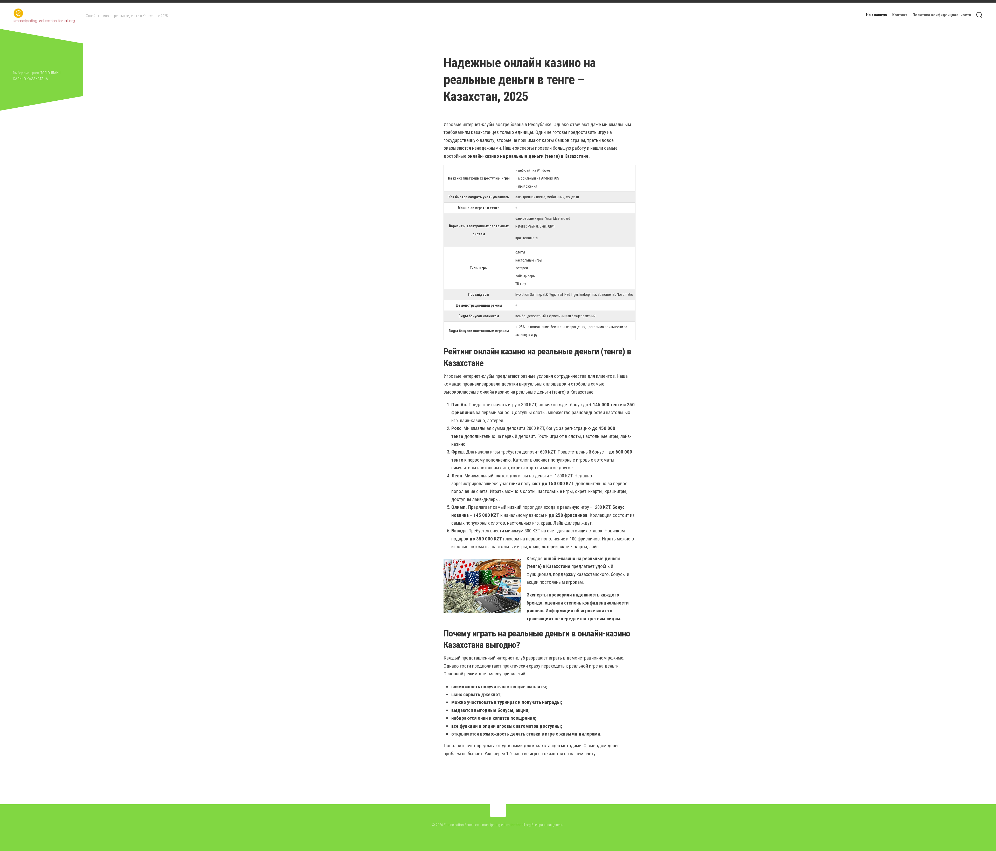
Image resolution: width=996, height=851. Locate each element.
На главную (876, 14)
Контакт (899, 14)
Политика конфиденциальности (941, 14)
